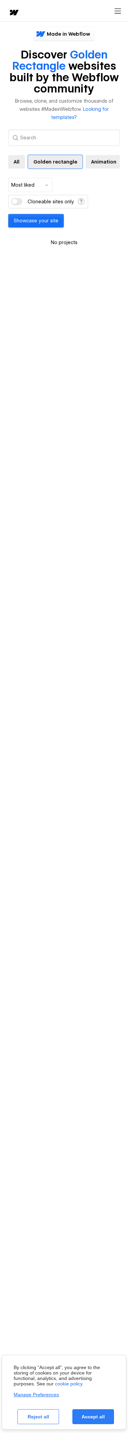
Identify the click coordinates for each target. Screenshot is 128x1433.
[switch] (16, 201)
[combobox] (30, 185)
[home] (13, 13)
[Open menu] (117, 11)
